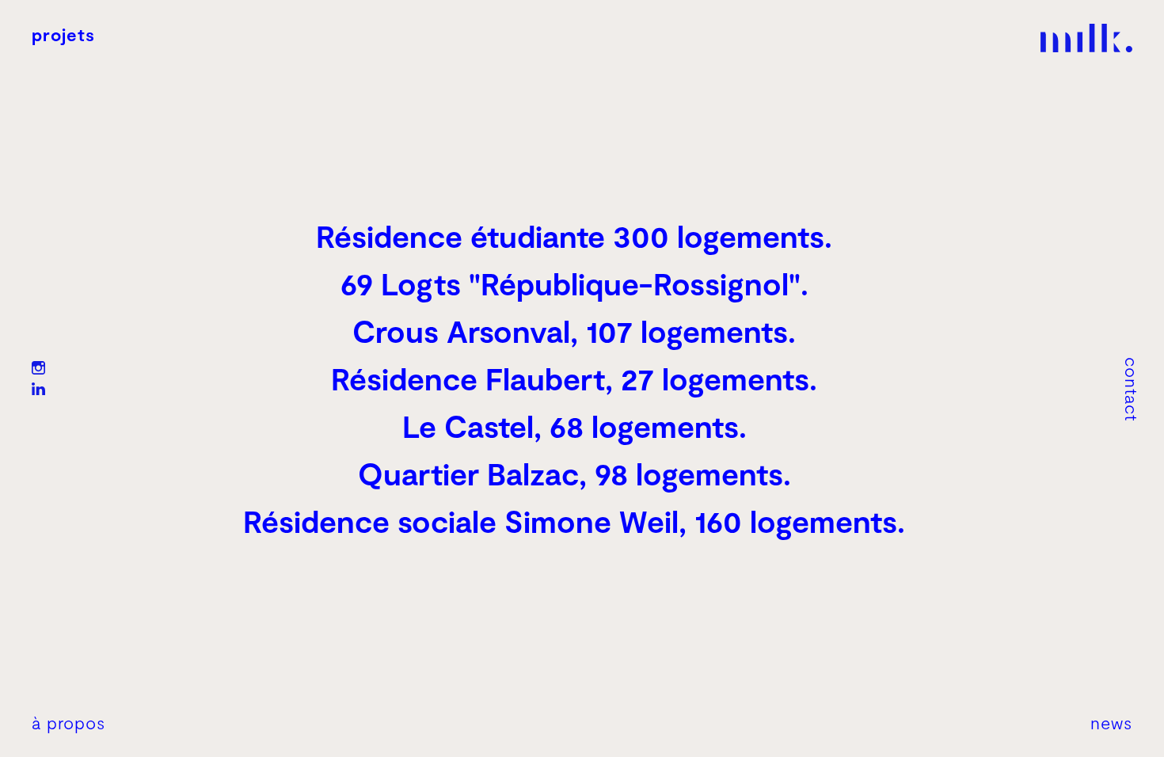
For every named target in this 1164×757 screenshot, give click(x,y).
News (1111, 722)
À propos (68, 722)
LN (38, 389)
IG (38, 368)
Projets (63, 34)
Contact (1132, 389)
